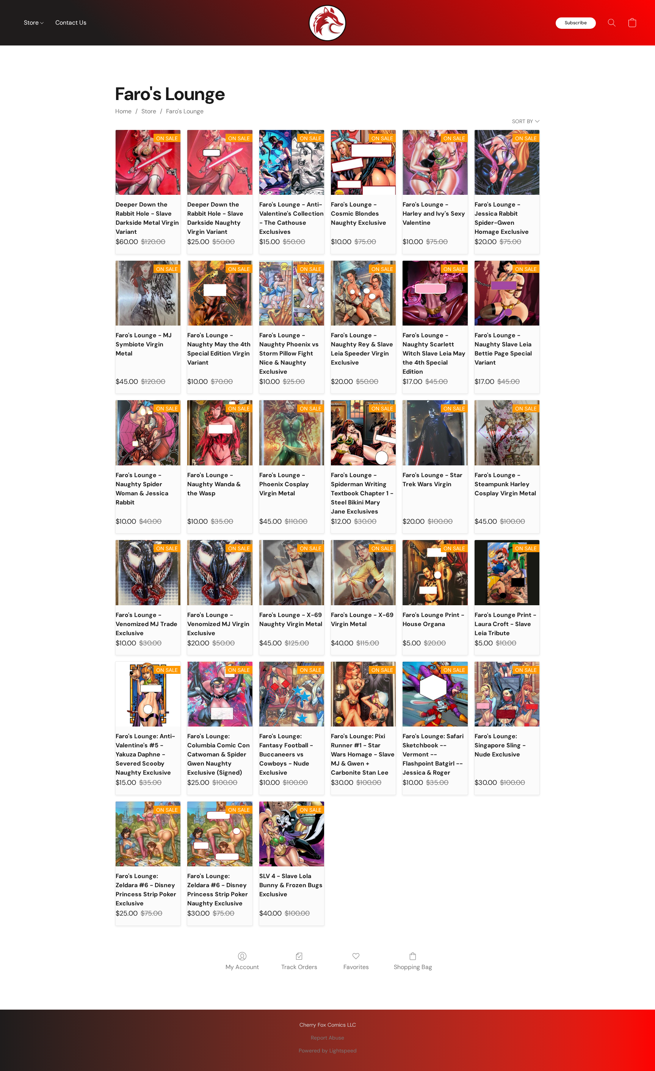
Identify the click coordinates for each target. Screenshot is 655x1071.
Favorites (356, 967)
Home (123, 111)
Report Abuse (327, 1037)
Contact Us (70, 23)
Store (32, 23)
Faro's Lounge (185, 111)
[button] (327, 23)
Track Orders (299, 967)
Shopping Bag (413, 967)
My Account (242, 967)
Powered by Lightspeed (328, 1050)
